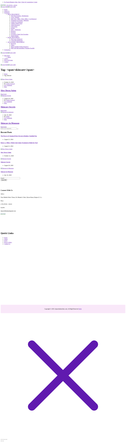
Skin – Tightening (16, 29)
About (6, 239)
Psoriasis (13, 33)
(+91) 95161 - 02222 (11, 5)
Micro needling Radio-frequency (20, 46)
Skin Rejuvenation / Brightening (19, 16)
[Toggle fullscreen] (4, 439)
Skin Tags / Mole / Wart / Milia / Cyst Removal (23, 19)
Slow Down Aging (8, 90)
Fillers (12, 45)
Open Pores (14, 26)
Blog (5, 87)
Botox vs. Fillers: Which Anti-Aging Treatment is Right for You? (19, 143)
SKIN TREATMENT (13, 14)
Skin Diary (7, 55)
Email (2, 178)
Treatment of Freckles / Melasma (20, 20)
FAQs (5, 241)
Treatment (7, 12)
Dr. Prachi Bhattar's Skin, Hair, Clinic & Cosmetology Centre (20, 2)
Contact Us (7, 244)
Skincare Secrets (8, 107)
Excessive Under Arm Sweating (19, 34)
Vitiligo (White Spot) (16, 23)
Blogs (9, 57)
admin (7, 116)
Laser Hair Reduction (17, 40)
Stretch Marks (15, 36)
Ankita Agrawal (10, 83)
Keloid (13, 28)
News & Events (8, 60)
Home (5, 9)
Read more (4, 94)
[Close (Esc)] (1, 439)
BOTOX (13, 43)
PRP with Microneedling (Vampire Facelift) (22, 48)
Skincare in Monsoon (10, 123)
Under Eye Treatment (17, 22)
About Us (6, 11)
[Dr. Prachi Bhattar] (4, 6)
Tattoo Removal (15, 25)
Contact (6, 62)
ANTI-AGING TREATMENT (16, 42)
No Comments (8, 85)
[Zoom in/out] (6, 439)
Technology (7, 50)
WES (80, 309)
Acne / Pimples (15, 17)
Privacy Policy (8, 242)
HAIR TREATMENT (14, 37)
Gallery (6, 58)
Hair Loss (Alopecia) (16, 39)
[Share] (3, 439)
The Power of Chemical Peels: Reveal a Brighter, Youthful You (19, 136)
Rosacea (13, 31)
